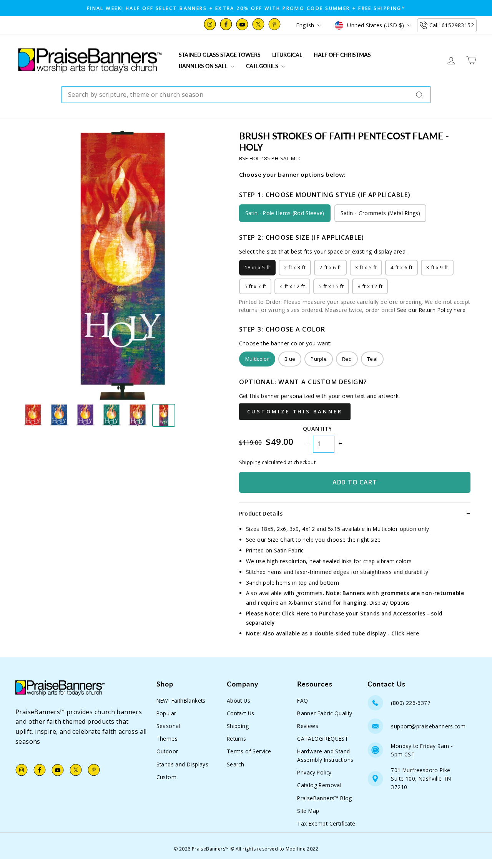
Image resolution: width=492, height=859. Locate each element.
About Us (238, 700)
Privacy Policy (314, 772)
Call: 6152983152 (451, 25)
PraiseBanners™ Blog (324, 798)
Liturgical (287, 54)
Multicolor (257, 358)
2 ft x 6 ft (330, 267)
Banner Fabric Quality (324, 713)
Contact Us (240, 713)
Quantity (317, 428)
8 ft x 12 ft (369, 286)
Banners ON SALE (204, 66)
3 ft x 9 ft (437, 267)
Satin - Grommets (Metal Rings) (380, 213)
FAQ (302, 700)
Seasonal (168, 726)
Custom (166, 777)
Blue (289, 358)
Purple (319, 358)
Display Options (389, 602)
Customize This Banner (294, 411)
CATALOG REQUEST (322, 738)
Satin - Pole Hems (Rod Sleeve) (284, 213)
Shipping (238, 726)
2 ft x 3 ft (295, 267)
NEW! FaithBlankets (181, 700)
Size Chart (281, 539)
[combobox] (246, 94)
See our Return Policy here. (432, 309)
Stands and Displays (182, 764)
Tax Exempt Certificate (326, 823)
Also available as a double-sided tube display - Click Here (341, 633)
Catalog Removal (319, 785)
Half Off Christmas (342, 54)
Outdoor (167, 751)
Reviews (307, 726)
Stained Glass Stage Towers (220, 54)
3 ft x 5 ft (366, 267)
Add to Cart (354, 482)
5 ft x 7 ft (255, 286)
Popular (166, 713)
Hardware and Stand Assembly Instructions (325, 755)
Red (347, 358)
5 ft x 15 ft (331, 286)
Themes (167, 738)
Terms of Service (249, 751)
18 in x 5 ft (257, 267)
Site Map (308, 810)
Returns (236, 738)
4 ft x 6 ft (401, 267)
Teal (372, 358)
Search (235, 764)
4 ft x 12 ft (292, 286)
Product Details (261, 513)
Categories (262, 66)
